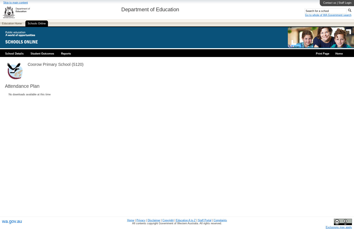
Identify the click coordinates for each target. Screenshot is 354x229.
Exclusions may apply (339, 227)
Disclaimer (154, 220)
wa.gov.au (12, 221)
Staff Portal (204, 220)
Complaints (220, 220)
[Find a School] (25, 46)
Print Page (322, 53)
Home (339, 53)
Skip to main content (15, 2)
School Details (14, 53)
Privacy (140, 220)
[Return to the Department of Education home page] (16, 17)
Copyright (168, 220)
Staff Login (344, 2)
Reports (66, 53)
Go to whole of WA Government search (328, 15)
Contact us (329, 2)
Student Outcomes (42, 53)
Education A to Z (186, 220)
